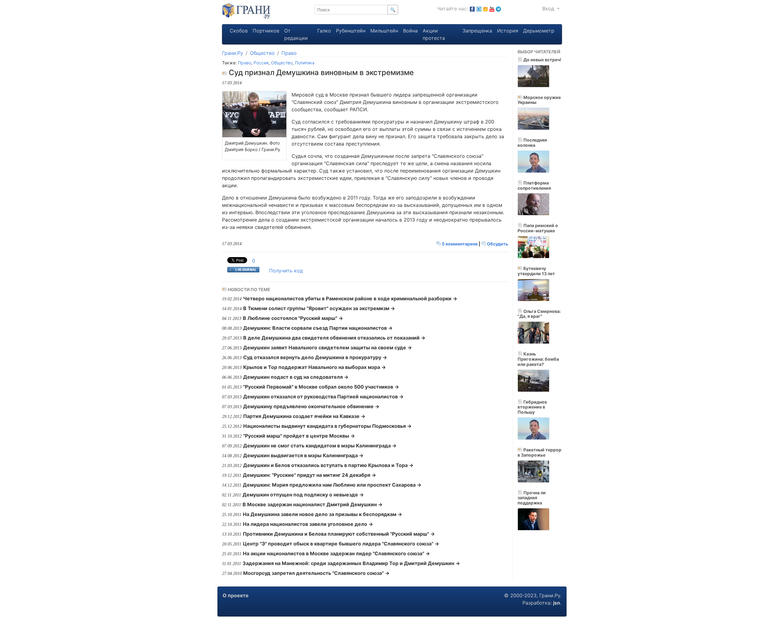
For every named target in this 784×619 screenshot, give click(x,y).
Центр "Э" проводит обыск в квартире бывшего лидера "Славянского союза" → (341, 544)
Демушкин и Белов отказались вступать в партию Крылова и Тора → (328, 465)
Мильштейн (384, 31)
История (507, 31)
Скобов (239, 31)
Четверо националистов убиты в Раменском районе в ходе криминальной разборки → (350, 298)
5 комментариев (460, 243)
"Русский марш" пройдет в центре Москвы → (299, 436)
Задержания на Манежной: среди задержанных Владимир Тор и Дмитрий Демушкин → (351, 563)
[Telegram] (498, 9)
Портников (266, 31)
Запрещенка (477, 31)
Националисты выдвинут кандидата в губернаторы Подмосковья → (327, 426)
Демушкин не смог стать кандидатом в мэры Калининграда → (320, 445)
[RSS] (485, 9)
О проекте (236, 595)
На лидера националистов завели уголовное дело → (308, 524)
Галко (324, 31)
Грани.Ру (232, 53)
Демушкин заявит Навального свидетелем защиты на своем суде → (327, 347)
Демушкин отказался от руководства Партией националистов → (323, 396)
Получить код (286, 271)
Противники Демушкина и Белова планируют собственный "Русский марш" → (339, 534)
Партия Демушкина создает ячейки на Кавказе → (304, 416)
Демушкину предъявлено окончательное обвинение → (311, 406)
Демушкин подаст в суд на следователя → (296, 377)
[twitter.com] (479, 9)
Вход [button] (549, 9)
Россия (261, 62)
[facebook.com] (472, 9)
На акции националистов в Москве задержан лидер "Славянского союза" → (336, 553)
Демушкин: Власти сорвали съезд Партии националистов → (318, 328)
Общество (262, 53)
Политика (305, 62)
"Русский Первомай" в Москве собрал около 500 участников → (321, 387)
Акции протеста (434, 34)
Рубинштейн (350, 31)
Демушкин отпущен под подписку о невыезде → (303, 495)
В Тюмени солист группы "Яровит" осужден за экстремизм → (319, 308)
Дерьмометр (538, 31)
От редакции (296, 34)
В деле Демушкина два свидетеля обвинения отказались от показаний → (334, 338)
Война (410, 31)
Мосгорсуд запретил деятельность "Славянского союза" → (316, 573)
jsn (556, 603)
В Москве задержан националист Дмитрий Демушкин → (313, 504)
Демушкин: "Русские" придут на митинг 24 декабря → (309, 475)
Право (289, 53)
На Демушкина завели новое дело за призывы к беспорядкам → (322, 514)
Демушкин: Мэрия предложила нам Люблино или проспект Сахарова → (332, 485)
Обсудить (497, 243)
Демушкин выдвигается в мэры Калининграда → (303, 455)
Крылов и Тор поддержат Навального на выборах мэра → (314, 367)
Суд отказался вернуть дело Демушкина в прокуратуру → (315, 357)
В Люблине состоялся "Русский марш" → (293, 318)
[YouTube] (491, 9)
